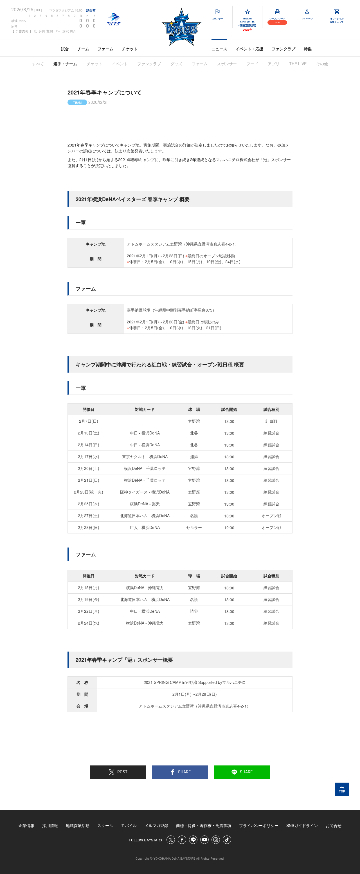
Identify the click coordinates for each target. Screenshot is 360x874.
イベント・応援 (249, 48)
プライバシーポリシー (258, 825)
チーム (83, 48)
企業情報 (26, 825)
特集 (308, 48)
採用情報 (50, 825)
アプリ (274, 63)
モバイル (129, 825)
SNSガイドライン (302, 825)
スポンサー (227, 63)
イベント (120, 63)
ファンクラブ (283, 48)
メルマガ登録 (156, 825)
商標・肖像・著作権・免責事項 (203, 825)
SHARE (184, 772)
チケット (130, 48)
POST (122, 772)
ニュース (219, 48)
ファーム (105, 48)
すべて (38, 63)
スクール (105, 825)
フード (252, 63)
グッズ (176, 63)
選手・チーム (65, 63)
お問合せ (333, 825)
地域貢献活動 (77, 825)
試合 (65, 48)
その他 (322, 63)
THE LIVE (298, 63)
